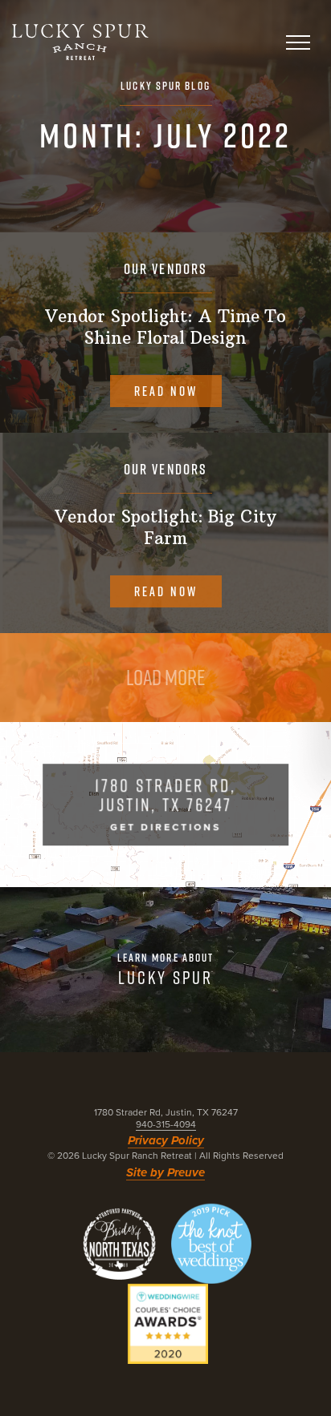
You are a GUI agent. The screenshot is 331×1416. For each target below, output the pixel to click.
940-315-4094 (166, 1124)
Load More (165, 678)
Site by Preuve (165, 1172)
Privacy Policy (166, 1140)
